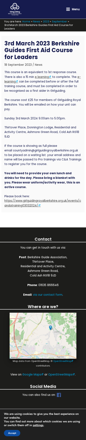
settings (38, 425)
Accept (12, 433)
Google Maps (31, 375)
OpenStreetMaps (60, 375)
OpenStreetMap (62, 361)
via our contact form (47, 295)
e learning (42, 77)
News (38, 65)
